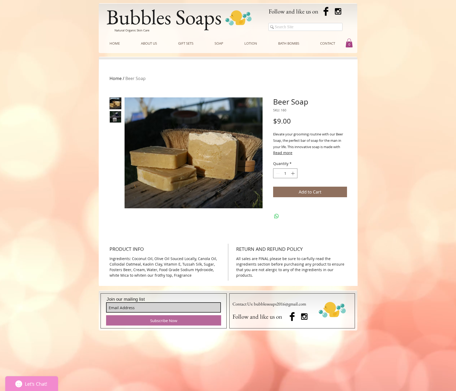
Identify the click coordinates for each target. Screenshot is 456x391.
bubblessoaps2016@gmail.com (280, 304)
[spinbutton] (285, 173)
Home (116, 78)
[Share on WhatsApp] (276, 216)
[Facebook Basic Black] (325, 11)
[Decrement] (277, 173)
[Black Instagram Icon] (338, 11)
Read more (282, 152)
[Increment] (293, 173)
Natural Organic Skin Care (132, 30)
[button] (349, 43)
